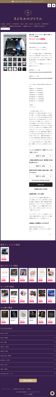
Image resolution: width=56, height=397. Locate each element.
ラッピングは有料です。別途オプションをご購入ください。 (40, 151)
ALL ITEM (37, 24)
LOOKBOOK (45, 24)
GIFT (26, 24)
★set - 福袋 (4, 342)
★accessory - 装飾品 (6, 355)
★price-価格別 (4, 337)
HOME (3, 24)
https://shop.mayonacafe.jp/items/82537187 (40, 72)
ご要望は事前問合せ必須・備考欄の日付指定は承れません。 (40, 161)
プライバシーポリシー (6, 389)
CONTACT (4, 26)
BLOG (31, 24)
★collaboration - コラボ (7, 373)
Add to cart (41, 184)
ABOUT (9, 24)
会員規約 (29, 389)
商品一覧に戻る (28, 380)
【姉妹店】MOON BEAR (15, 26)
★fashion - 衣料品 (5, 360)
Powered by (26, 394)
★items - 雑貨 (4, 351)
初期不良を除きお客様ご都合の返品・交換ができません (40, 171)
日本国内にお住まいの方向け (40, 189)
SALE (22, 24)
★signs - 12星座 (5, 346)
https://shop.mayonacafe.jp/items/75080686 (40, 78)
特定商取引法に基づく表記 (19, 389)
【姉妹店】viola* (27, 26)
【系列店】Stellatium (39, 26)
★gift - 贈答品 (4, 369)
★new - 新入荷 (4, 333)
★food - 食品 (4, 364)
